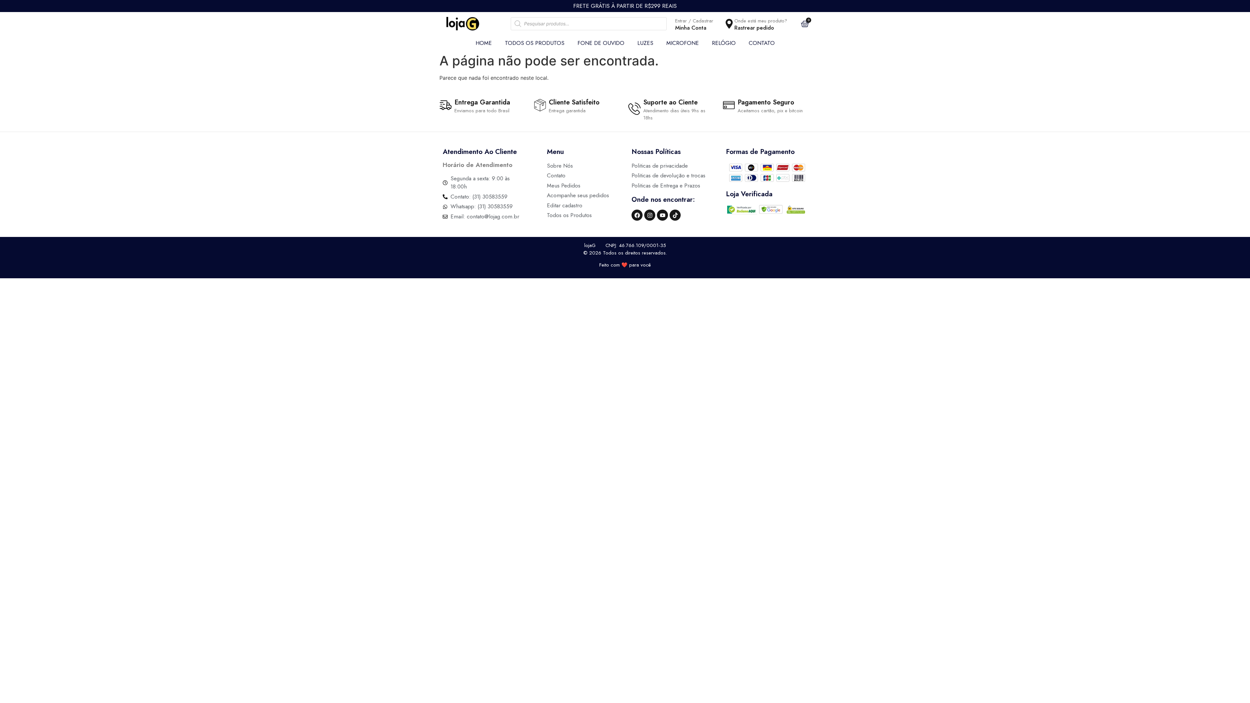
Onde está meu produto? (760, 20)
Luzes (645, 43)
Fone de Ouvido (600, 43)
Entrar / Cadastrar (694, 20)
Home (484, 43)
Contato (762, 43)
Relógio (724, 43)
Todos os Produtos (534, 43)
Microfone (682, 43)
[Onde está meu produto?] (729, 24)
